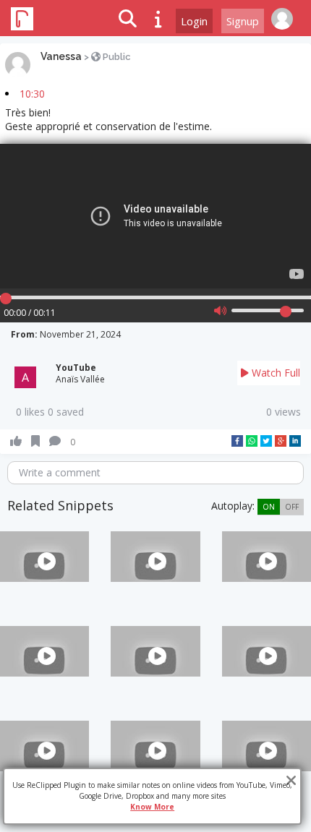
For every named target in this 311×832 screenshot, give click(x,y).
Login (194, 21)
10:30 (32, 93)
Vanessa (61, 56)
